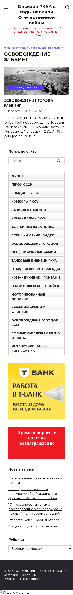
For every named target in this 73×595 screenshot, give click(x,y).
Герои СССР (21, 184)
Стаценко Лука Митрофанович (32, 526)
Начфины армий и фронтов (28, 310)
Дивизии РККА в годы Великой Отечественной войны (36, 14)
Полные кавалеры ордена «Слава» (35, 336)
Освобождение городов (34, 244)
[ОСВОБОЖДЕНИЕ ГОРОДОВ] (36, 92)
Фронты (18, 176)
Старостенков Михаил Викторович (35, 520)
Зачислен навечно (28, 210)
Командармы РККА (28, 218)
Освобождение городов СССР (34, 323)
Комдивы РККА (25, 193)
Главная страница (16, 48)
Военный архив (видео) (33, 235)
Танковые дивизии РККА (34, 260)
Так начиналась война (33, 227)
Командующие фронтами (35, 277)
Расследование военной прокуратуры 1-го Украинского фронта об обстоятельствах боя (32, 493)
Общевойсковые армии (33, 252)
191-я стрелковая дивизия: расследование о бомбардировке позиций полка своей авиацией (35, 509)
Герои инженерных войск (35, 286)
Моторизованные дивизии (28, 297)
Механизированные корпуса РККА (29, 349)
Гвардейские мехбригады (35, 269)
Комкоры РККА (24, 201)
